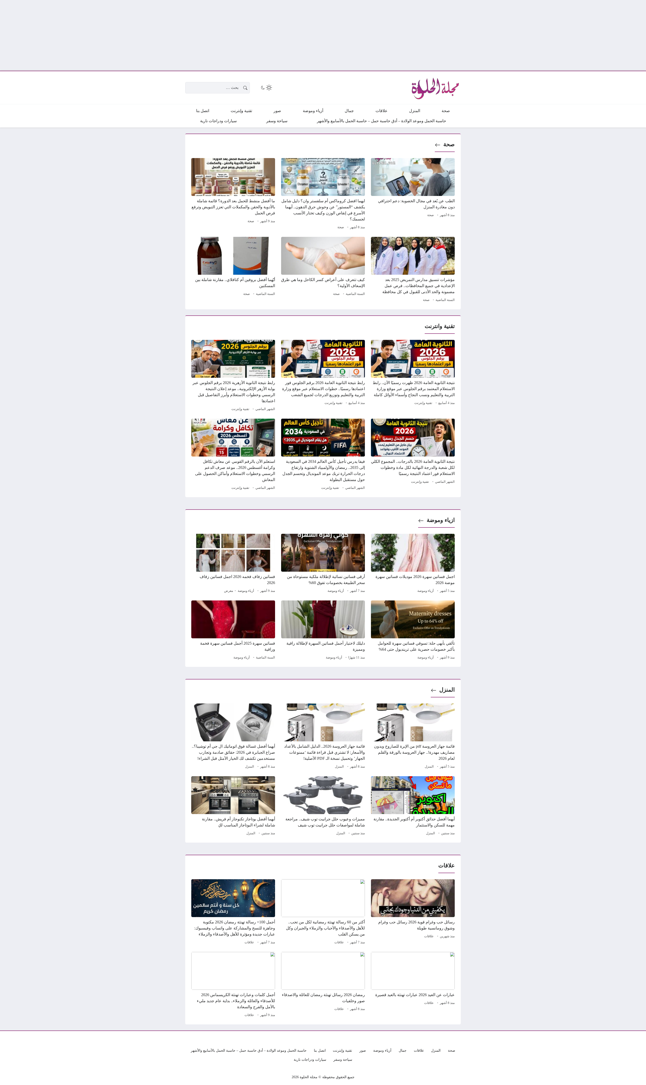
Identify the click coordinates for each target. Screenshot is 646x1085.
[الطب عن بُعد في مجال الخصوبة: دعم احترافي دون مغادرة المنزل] (413, 194)
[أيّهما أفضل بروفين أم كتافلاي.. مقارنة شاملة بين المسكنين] (233, 270)
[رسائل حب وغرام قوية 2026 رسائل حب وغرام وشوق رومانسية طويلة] (413, 912)
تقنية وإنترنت (423, 403)
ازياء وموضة (441, 520)
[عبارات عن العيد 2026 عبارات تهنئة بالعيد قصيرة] (413, 985)
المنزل (447, 690)
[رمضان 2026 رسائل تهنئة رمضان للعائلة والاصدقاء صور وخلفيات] (323, 985)
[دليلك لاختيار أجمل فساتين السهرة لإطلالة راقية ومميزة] (323, 630)
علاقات (429, 936)
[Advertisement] (494, 35)
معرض (228, 591)
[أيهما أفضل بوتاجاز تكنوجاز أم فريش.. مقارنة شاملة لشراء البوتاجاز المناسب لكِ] (233, 806)
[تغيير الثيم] (266, 88)
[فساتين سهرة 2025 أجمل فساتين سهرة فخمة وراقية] (233, 630)
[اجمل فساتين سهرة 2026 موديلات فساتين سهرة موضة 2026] (413, 564)
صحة (449, 144)
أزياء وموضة (425, 591)
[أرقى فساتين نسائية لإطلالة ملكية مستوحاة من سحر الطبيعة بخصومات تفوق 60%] (323, 564)
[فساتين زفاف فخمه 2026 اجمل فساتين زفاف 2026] (233, 564)
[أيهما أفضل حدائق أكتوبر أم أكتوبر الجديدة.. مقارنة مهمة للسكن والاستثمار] (413, 806)
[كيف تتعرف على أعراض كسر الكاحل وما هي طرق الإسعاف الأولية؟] (323, 270)
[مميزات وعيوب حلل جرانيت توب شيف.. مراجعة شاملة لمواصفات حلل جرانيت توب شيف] (323, 806)
